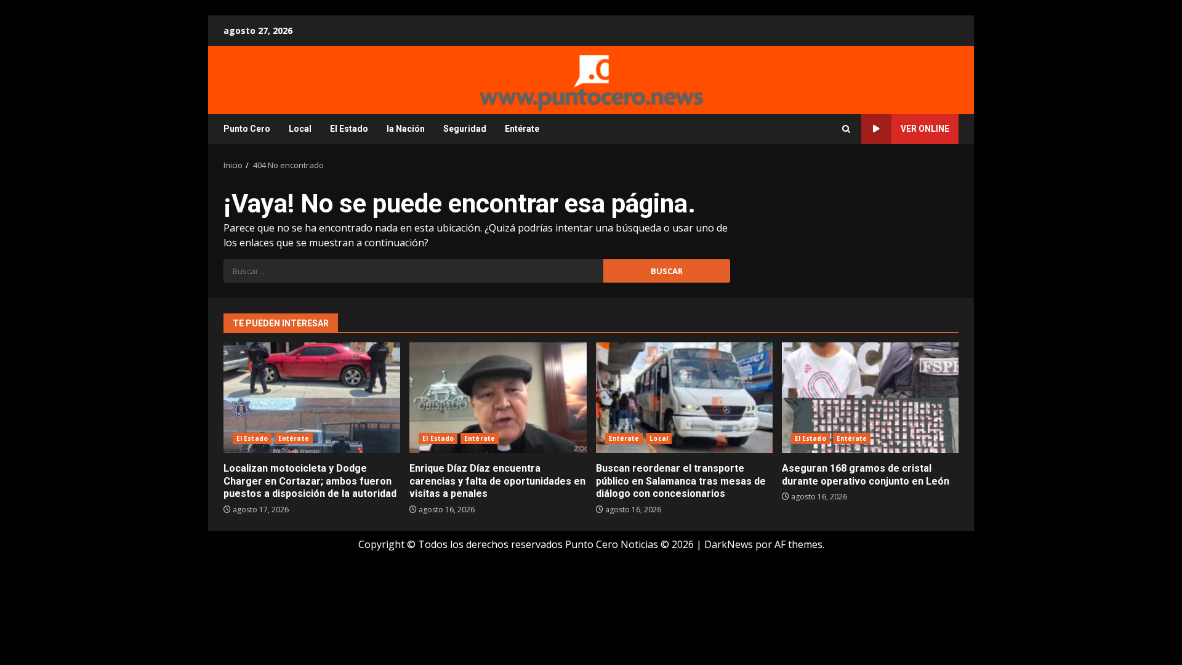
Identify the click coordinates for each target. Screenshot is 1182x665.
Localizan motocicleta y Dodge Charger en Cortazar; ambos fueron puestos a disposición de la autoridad (311, 397)
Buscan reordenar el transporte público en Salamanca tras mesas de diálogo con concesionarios (684, 397)
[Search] (846, 129)
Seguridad (464, 129)
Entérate (522, 129)
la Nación (406, 129)
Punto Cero (246, 129)
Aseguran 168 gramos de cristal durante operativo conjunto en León (870, 397)
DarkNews (728, 544)
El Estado (349, 129)
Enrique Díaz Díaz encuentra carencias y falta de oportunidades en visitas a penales (497, 397)
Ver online (925, 129)
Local (300, 129)
